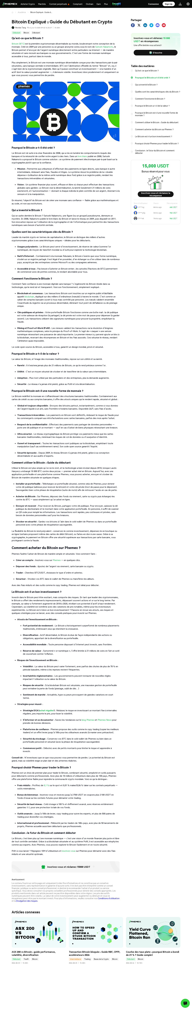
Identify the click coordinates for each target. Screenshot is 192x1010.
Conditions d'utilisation (108, 898)
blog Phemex (88, 719)
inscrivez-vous (68, 850)
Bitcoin (26, 33)
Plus (106, 4)
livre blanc (82, 156)
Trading (87, 959)
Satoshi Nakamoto (104, 46)
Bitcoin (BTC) (18, 43)
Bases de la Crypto (101, 959)
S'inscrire (157, 52)
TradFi (26, 959)
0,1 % (46, 785)
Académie (22, 12)
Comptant (78, 4)
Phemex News (105, 719)
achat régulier (46, 710)
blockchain (29, 296)
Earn (99, 4)
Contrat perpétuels (58, 4)
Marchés (42, 4)
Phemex (57, 560)
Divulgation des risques (27, 901)
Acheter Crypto (28, 4)
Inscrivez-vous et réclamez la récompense (155, 194)
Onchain (89, 4)
